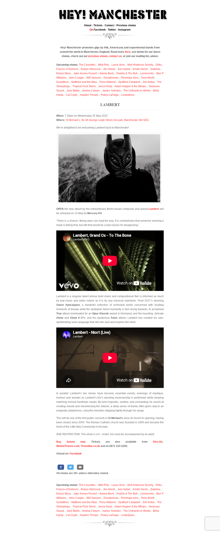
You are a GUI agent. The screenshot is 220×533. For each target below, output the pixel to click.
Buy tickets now (70, 441)
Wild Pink (103, 64)
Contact (109, 25)
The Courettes (87, 64)
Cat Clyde (71, 94)
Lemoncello (147, 73)
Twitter (112, 29)
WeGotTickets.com (67, 446)
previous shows (98, 56)
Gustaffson (62, 81)
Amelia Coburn (91, 90)
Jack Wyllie (73, 90)
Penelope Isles (129, 77)
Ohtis (159, 64)
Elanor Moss (63, 73)
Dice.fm (157, 441)
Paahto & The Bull (127, 73)
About (87, 25)
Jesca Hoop (105, 86)
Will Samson (93, 77)
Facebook (100, 29)
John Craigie (76, 77)
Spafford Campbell (129, 81)
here (127, 51)
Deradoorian (111, 77)
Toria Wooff (147, 77)
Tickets (97, 25)
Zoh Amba (148, 81)
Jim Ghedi (109, 69)
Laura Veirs (118, 64)
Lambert (110, 104)
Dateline (155, 69)
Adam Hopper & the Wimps (130, 86)
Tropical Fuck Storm (84, 86)
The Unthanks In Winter (136, 90)
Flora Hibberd (107, 81)
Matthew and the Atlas (84, 81)
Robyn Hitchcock (91, 69)
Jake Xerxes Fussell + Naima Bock (93, 73)
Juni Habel (124, 69)
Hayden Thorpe (89, 94)
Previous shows (126, 25)
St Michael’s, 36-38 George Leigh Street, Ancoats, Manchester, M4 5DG (107, 120)
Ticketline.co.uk (90, 446)
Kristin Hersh (140, 69)
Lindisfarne (127, 94)
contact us (115, 56)
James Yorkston (111, 90)
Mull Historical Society (140, 64)
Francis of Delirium (67, 69)
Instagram (124, 29)
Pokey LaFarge (110, 94)
